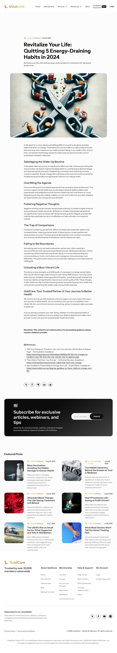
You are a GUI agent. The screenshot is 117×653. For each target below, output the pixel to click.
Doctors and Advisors (64, 584)
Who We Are (46, 579)
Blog (42, 588)
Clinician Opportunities (83, 589)
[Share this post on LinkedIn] (44, 384)
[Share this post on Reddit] (50, 384)
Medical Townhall (48, 592)
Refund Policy (83, 579)
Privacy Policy (10, 631)
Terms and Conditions (26, 631)
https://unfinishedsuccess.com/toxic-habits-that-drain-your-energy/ (54, 363)
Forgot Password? (103, 579)
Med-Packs (63, 590)
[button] (62, 7)
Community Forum (66, 599)
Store (79, 594)
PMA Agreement (84, 583)
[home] (14, 6)
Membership (49, 7)
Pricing (62, 579)
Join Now (62, 575)
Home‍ (43, 575)
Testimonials (46, 583)
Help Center (82, 575)
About (37, 7)
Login (112, 6)
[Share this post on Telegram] (38, 384)
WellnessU (63, 594)
